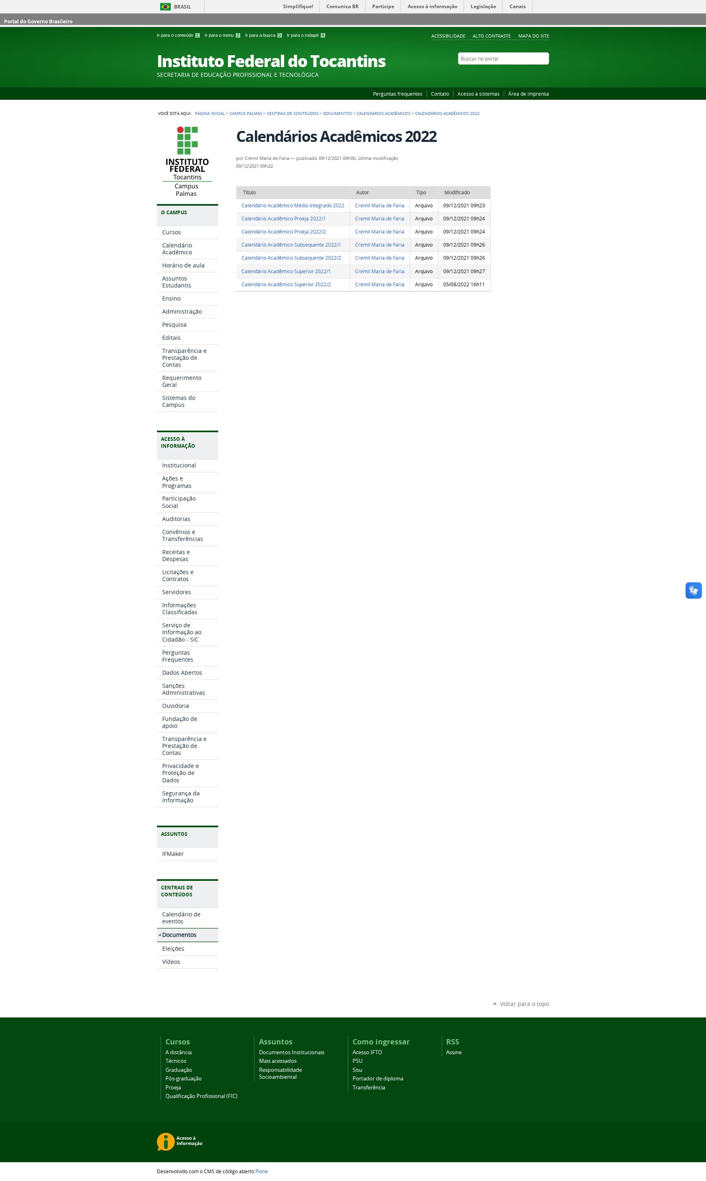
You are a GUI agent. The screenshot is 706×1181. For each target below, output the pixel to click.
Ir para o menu (222, 35)
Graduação (178, 1069)
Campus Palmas (246, 113)
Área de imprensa (528, 93)
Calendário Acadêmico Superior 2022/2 (286, 284)
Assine (454, 1052)
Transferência (369, 1087)
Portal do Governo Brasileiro (38, 21)
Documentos (337, 113)
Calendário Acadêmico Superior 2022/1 (286, 271)
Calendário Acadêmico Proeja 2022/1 (283, 218)
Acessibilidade (448, 36)
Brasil (182, 6)
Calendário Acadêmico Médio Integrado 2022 (292, 205)
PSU (357, 1061)
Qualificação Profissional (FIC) (201, 1096)
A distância (178, 1052)
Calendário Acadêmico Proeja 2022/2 (283, 231)
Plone (261, 1171)
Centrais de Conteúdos (292, 113)
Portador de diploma (378, 1078)
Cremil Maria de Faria (379, 205)
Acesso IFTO (367, 1052)
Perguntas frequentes (397, 93)
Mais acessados (278, 1061)
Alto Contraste (492, 36)
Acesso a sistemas (479, 93)
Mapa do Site (533, 36)
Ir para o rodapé (305, 35)
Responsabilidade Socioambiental (280, 1073)
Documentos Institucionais (291, 1052)
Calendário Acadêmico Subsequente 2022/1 (291, 244)
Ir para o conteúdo (178, 35)
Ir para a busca (263, 35)
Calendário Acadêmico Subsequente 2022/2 (291, 257)
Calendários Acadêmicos (383, 113)
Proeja (173, 1087)
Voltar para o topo (524, 1004)
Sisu (357, 1069)
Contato (440, 93)
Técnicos (175, 1061)
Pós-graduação (183, 1078)
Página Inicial (210, 113)
